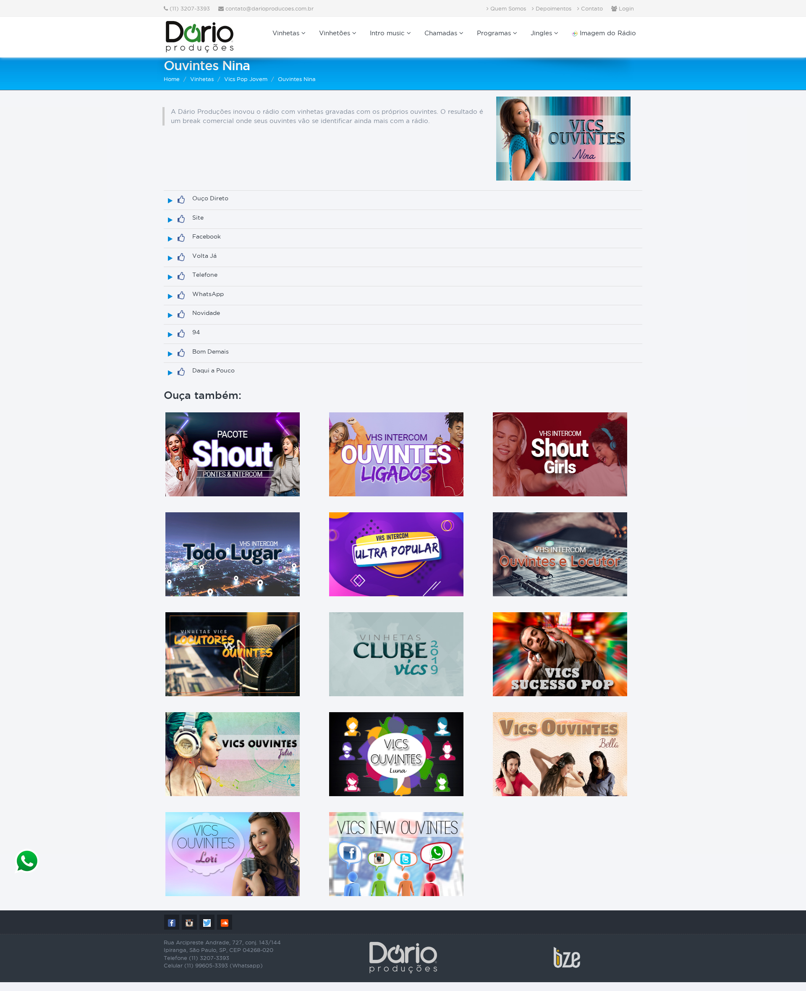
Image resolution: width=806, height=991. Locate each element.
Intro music (388, 33)
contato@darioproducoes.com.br (269, 8)
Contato (591, 8)
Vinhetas (286, 33)
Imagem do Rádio (607, 33)
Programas (495, 33)
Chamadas (441, 33)
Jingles (542, 33)
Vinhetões (335, 33)
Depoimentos (552, 8)
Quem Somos (507, 8)
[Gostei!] (181, 199)
